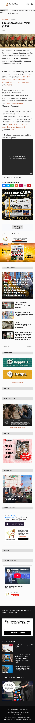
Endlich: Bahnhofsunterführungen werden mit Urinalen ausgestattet (23, 324)
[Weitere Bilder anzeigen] (17, 427)
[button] (2, 4)
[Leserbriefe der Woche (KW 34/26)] (7, 648)
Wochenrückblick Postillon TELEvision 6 (14, 587)
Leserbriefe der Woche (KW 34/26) (24, 645)
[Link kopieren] (21, 185)
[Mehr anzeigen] (25, 185)
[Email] (16, 185)
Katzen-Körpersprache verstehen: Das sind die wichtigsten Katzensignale (23, 667)
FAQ (8, 709)
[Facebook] (4, 185)
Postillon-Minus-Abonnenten (14, 517)
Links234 (13, 19)
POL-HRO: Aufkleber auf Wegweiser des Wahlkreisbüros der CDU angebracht (16, 79)
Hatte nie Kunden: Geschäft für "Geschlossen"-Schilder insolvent (23, 304)
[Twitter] (8, 185)
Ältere (29, 346)
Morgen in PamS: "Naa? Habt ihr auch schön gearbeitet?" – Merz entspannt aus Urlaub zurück (22, 658)
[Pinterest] (29, 185)
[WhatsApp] (12, 185)
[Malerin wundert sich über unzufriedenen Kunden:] (8, 335)
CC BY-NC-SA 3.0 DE (11, 719)
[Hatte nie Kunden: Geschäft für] (8, 305)
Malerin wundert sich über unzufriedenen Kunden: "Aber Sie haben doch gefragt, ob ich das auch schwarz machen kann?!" (23, 335)
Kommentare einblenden (17, 227)
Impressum (14, 709)
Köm (12, 130)
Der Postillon (18, 718)
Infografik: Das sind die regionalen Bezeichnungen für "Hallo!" (24, 314)
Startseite (5, 19)
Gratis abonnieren (17, 633)
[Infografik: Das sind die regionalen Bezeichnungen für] (8, 315)
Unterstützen (25, 712)
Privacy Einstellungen (12, 712)
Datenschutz (24, 709)
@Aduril (8, 85)
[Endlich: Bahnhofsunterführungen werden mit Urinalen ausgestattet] (8, 325)
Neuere (6, 346)
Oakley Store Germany (15, 103)
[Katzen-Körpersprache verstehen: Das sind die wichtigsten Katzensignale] (7, 669)
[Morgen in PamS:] (7, 658)
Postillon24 (17, 714)
